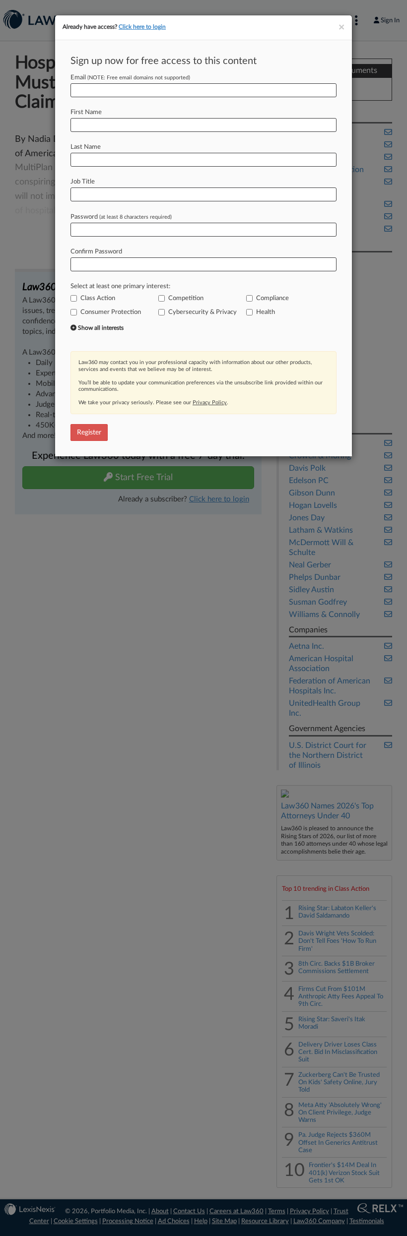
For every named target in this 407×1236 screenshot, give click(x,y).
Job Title (82, 182)
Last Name (85, 147)
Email (130, 77)
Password (121, 217)
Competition (186, 298)
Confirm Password (96, 251)
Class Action (97, 298)
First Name (86, 112)
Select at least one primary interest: (120, 286)
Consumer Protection (110, 312)
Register (89, 432)
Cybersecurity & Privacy (202, 312)
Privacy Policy (210, 402)
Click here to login (142, 27)
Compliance (272, 298)
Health (265, 312)
